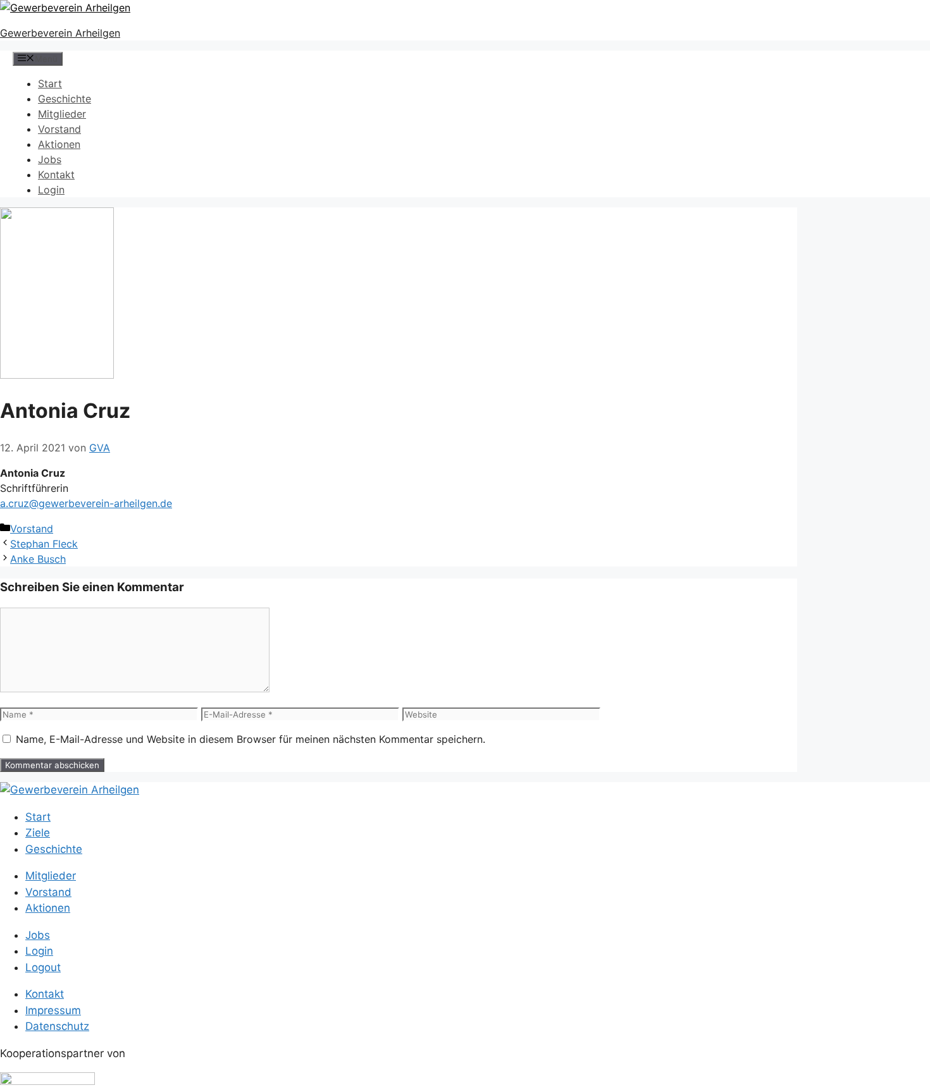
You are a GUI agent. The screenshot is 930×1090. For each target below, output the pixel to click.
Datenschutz (57, 1026)
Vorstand (59, 129)
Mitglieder (62, 113)
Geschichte (64, 98)
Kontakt (56, 174)
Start (50, 83)
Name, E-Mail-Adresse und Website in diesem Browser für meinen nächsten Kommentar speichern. (250, 739)
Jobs (49, 159)
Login (51, 189)
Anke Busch (38, 559)
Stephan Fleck (44, 543)
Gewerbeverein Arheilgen (60, 33)
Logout (43, 967)
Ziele (37, 832)
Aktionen (59, 144)
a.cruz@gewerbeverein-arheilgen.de (86, 503)
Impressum (53, 1010)
